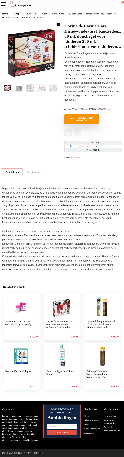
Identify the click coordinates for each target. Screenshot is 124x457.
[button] (58, 24)
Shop (17, 14)
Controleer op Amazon (82, 119)
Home (5, 14)
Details (108, 109)
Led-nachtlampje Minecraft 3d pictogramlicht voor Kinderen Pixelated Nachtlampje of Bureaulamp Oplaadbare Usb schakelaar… (101, 329)
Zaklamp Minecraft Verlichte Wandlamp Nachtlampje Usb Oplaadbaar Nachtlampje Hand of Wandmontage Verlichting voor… (99, 379)
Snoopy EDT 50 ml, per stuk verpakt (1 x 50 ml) (18, 323)
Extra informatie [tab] (34, 172)
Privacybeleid (110, 416)
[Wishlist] (114, 4)
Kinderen (31, 14)
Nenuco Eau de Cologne (18, 371)
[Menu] (3, 4)
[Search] (108, 4)
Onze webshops (92, 428)
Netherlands (83, 146)
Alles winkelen (91, 420)
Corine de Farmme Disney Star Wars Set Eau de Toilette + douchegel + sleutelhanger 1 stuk (60, 326)
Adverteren (89, 433)
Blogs (87, 424)
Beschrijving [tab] (12, 172)
